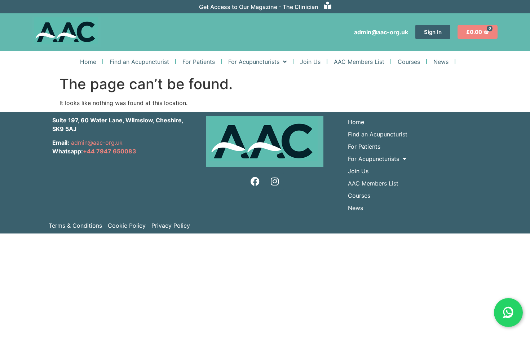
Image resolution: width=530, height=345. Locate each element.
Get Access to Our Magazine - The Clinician (258, 6)
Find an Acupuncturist (139, 61)
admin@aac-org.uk (96, 142)
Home (88, 61)
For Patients (198, 61)
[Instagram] (275, 181)
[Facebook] (255, 181)
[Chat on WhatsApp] (508, 312)
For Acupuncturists (253, 61)
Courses (409, 61)
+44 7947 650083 (109, 151)
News (441, 61)
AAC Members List (359, 61)
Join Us (310, 61)
